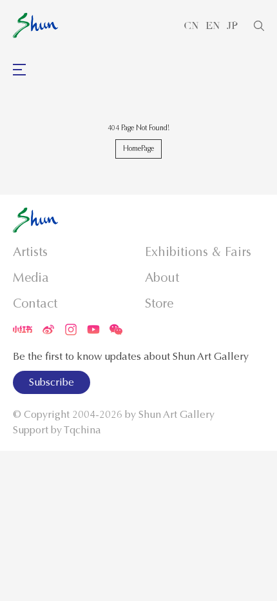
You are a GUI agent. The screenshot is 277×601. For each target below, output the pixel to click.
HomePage (138, 148)
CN (191, 25)
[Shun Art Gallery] (35, 25)
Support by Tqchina (57, 430)
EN (212, 25)
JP (232, 25)
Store (159, 303)
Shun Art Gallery (176, 414)
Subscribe (51, 382)
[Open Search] (259, 26)
